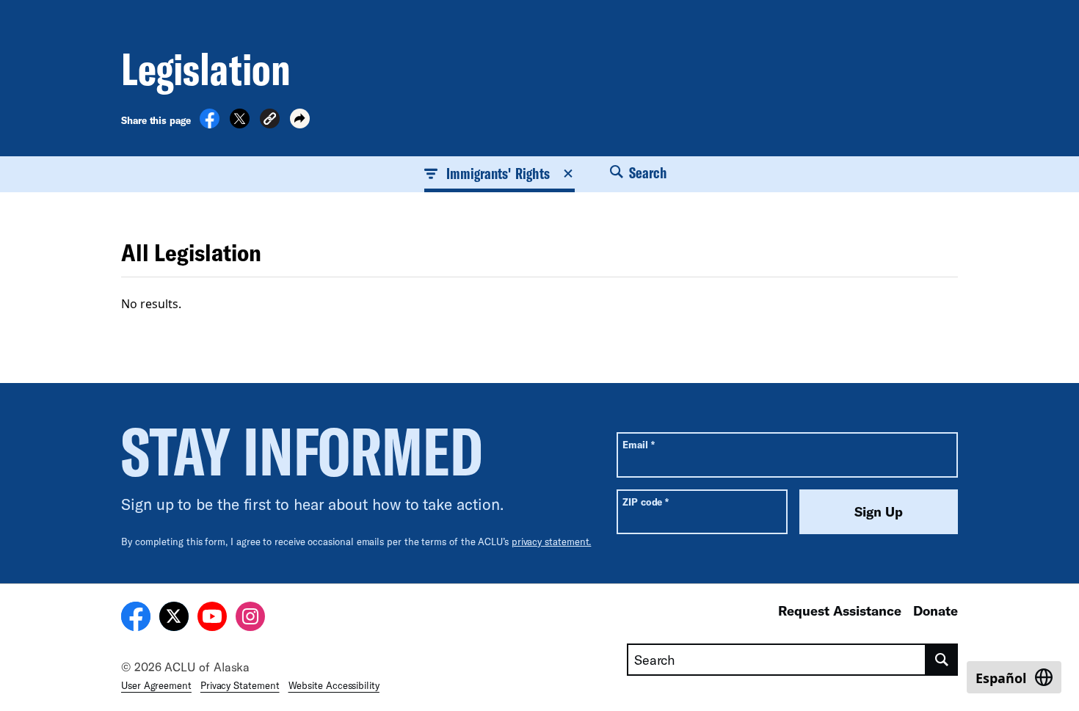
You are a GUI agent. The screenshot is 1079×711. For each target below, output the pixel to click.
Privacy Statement (240, 685)
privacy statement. (552, 541)
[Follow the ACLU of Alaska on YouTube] (212, 618)
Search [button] (646, 172)
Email (638, 444)
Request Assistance (839, 610)
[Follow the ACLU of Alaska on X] (174, 618)
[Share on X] (240, 124)
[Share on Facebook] (209, 124)
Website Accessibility (333, 685)
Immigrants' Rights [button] (498, 173)
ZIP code (645, 501)
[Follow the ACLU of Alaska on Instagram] (250, 618)
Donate (935, 610)
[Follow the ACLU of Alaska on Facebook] (135, 618)
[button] (270, 121)
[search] (942, 659)
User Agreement (156, 685)
